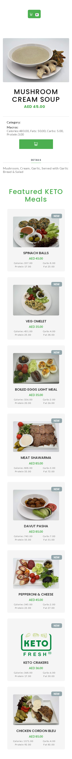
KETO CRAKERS (36, 662)
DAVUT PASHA (36, 526)
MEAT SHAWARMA (36, 457)
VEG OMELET (36, 321)
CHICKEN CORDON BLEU (36, 730)
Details (36, 160)
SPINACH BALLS (36, 253)
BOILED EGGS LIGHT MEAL (36, 389)
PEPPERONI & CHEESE (36, 594)
